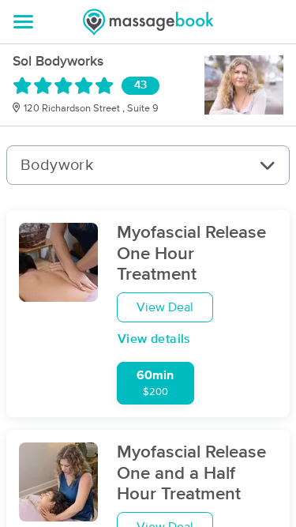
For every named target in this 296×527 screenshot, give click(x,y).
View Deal (165, 307)
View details (154, 339)
